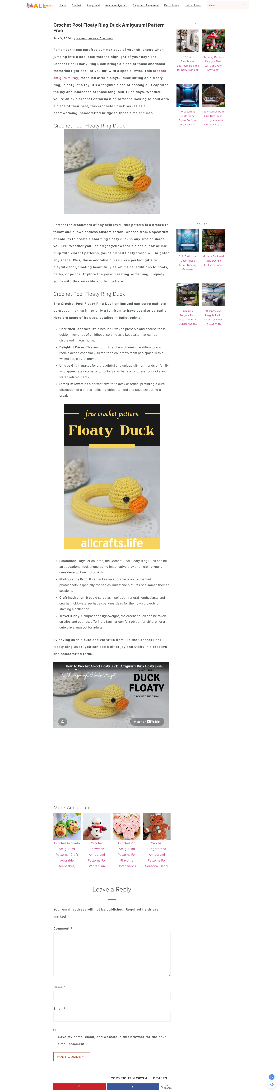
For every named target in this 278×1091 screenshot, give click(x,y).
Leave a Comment (100, 38)
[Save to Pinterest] (79, 1086)
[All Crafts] (39, 7)
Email (59, 1008)
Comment (63, 928)
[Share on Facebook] (133, 1086)
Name (59, 987)
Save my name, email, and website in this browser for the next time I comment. (112, 1040)
